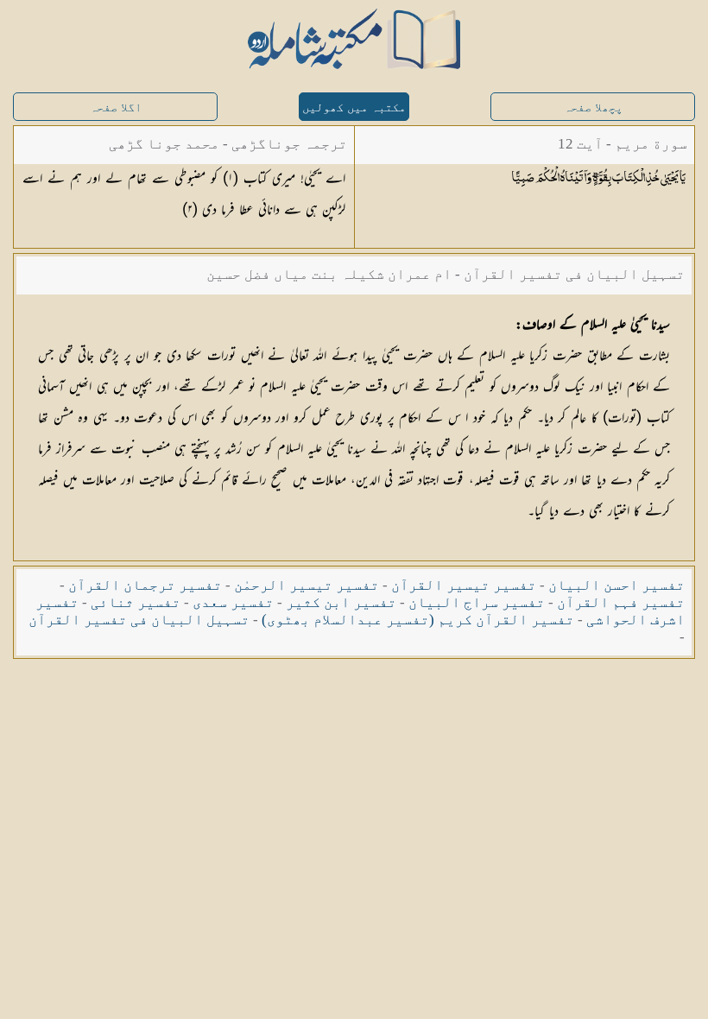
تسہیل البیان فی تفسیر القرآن (139, 619)
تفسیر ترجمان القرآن (145, 585)
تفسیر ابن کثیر (341, 602)
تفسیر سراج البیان (476, 602)
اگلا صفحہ (116, 107)
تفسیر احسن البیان (616, 585)
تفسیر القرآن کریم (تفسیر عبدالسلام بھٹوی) (418, 619)
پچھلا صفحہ (593, 107)
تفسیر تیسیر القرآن (463, 585)
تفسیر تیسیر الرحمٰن (306, 585)
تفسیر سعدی (233, 602)
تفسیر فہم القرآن (621, 602)
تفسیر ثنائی (135, 602)
